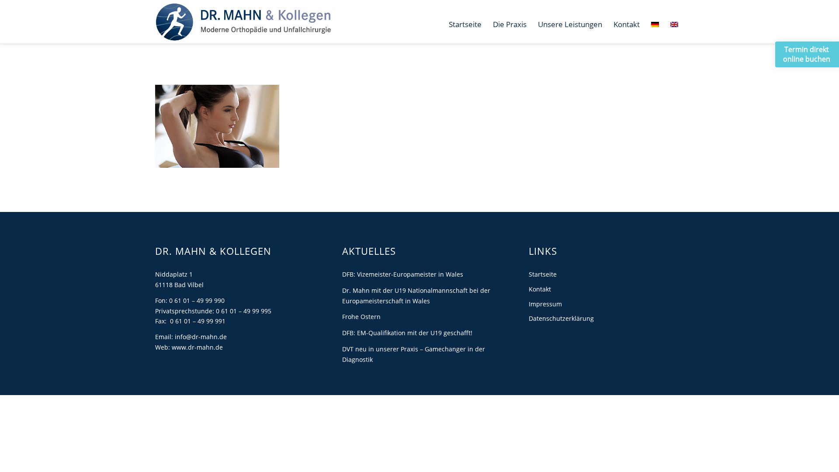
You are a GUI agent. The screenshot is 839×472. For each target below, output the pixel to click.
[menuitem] (465, 24)
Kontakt (540, 289)
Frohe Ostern (361, 316)
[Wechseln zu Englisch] (674, 24)
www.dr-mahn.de (197, 347)
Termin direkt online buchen (806, 54)
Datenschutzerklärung (561, 318)
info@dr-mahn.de (201, 337)
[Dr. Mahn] (243, 22)
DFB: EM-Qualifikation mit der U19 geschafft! (407, 333)
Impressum (545, 304)
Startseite (543, 274)
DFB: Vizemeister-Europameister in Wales (402, 274)
